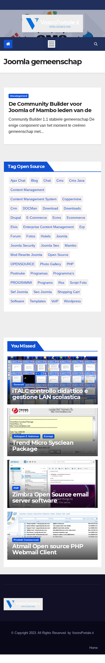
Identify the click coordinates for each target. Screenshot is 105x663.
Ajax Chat (17, 180)
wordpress (72, 301)
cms (59, 180)
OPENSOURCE (22, 264)
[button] (95, 44)
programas (39, 273)
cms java (76, 180)
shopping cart (68, 292)
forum (15, 236)
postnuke (17, 273)
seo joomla (42, 292)
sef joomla (19, 292)
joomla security (22, 245)
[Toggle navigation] (51, 44)
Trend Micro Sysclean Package (43, 445)
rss (61, 282)
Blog (34, 180)
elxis (14, 227)
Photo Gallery (50, 264)
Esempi (48, 436)
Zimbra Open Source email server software (50, 497)
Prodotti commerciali (26, 539)
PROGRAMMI (21, 282)
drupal (15, 218)
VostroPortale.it (83, 633)
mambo (70, 245)
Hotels (46, 236)
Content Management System (33, 199)
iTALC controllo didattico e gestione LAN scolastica (50, 393)
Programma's (63, 273)
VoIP (54, 301)
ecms (56, 218)
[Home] (8, 44)
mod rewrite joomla (26, 255)
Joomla (61, 236)
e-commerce (36, 218)
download (50, 208)
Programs (45, 282)
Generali (19, 384)
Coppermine (71, 199)
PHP (70, 264)
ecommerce (76, 218)
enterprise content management (48, 227)
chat (47, 180)
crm (13, 208)
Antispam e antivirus (26, 436)
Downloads (72, 208)
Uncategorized (18, 96)
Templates (38, 301)
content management (27, 190)
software (17, 301)
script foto (78, 282)
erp (82, 227)
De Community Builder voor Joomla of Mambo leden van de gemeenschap (50, 110)
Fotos (30, 236)
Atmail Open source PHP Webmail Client (47, 549)
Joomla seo (50, 245)
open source (58, 255)
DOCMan (30, 208)
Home (93, 648)
